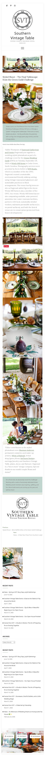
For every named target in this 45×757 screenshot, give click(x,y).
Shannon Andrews (26, 450)
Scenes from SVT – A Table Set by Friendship (17, 705)
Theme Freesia (34, 744)
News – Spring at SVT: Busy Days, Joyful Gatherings (20, 592)
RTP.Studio (32, 169)
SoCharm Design (27, 458)
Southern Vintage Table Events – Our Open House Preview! (22, 616)
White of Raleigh (18, 456)
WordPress (12, 747)
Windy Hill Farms (18, 163)
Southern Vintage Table (22, 35)
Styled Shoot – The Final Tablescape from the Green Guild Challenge (20, 78)
